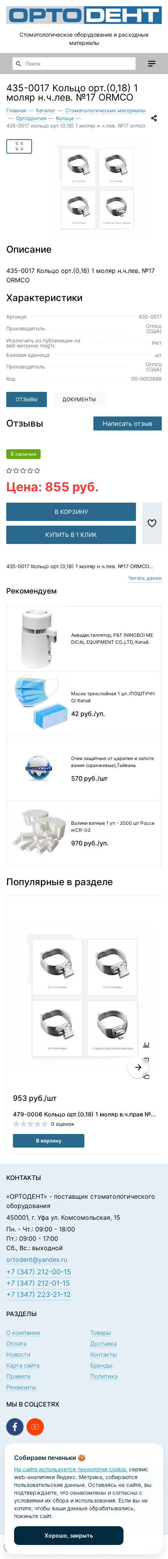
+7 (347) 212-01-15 (38, 1283)
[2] (16, 470)
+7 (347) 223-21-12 (38, 1294)
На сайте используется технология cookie (70, 1469)
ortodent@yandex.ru (36, 1259)
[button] (138, 1067)
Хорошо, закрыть (69, 1535)
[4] (30, 470)
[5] (37, 470)
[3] (23, 470)
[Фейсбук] (14, 1426)
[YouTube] (35, 1426)
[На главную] (84, 15)
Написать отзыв (127, 423)
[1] (9, 470)
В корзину (71, 512)
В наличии (23, 454)
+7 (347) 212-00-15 (38, 1272)
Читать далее (145, 578)
